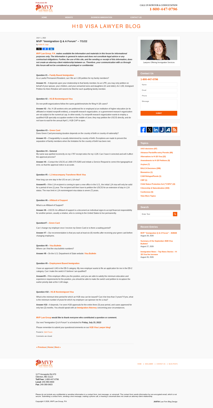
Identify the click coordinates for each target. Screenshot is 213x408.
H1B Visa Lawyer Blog (44, 7)
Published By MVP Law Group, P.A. (158, 7)
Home (44, 17)
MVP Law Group (43, 317)
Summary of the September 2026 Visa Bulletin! (157, 242)
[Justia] (162, 130)
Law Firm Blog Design (165, 402)
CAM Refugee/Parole (151, 176)
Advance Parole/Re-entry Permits (157, 152)
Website (69, 17)
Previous (41, 347)
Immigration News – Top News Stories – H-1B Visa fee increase (159, 253)
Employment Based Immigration (65, 263)
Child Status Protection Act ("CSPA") (158, 184)
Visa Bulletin (55, 246)
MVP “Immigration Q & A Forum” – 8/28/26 (159, 233)
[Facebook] (143, 130)
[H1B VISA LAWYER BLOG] (106, 26)
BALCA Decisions (151, 168)
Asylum (145, 164)
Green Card (55, 130)
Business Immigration (101, 17)
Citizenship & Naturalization (155, 188)
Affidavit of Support (58, 200)
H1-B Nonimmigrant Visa (61, 99)
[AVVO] (168, 130)
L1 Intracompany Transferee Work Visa (68, 175)
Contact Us (161, 364)
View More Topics (148, 196)
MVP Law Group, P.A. (46, 53)
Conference (147, 192)
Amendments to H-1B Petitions (155, 160)
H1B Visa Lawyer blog (99, 327)
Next (58, 347)
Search (175, 214)
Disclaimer (149, 364)
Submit (159, 113)
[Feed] (174, 130)
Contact (136, 17)
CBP (144, 180)
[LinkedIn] (156, 130)
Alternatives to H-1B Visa (153, 156)
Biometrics (147, 172)
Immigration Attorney (87, 308)
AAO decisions (149, 149)
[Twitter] (149, 130)
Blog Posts (173, 364)
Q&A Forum (48, 332)
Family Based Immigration (62, 75)
